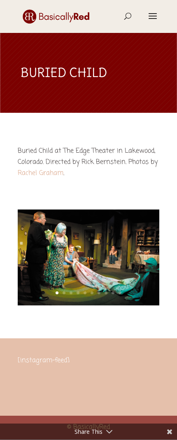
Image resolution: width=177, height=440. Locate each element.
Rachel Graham (40, 173)
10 (120, 292)
